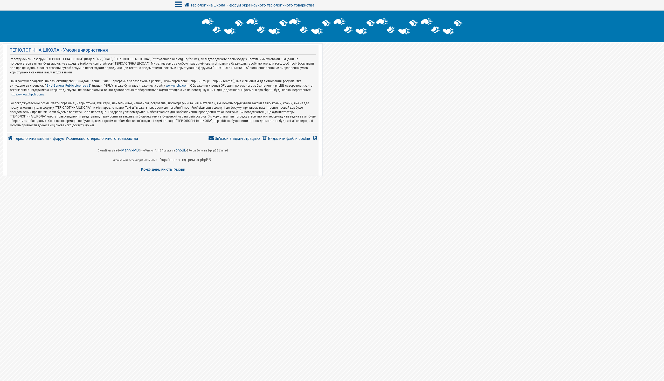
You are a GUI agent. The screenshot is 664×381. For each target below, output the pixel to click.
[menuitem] (286, 139)
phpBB (181, 150)
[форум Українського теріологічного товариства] (332, 26)
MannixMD (130, 150)
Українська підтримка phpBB (185, 159)
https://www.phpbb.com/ (27, 94)
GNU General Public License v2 (68, 85)
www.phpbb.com (177, 85)
